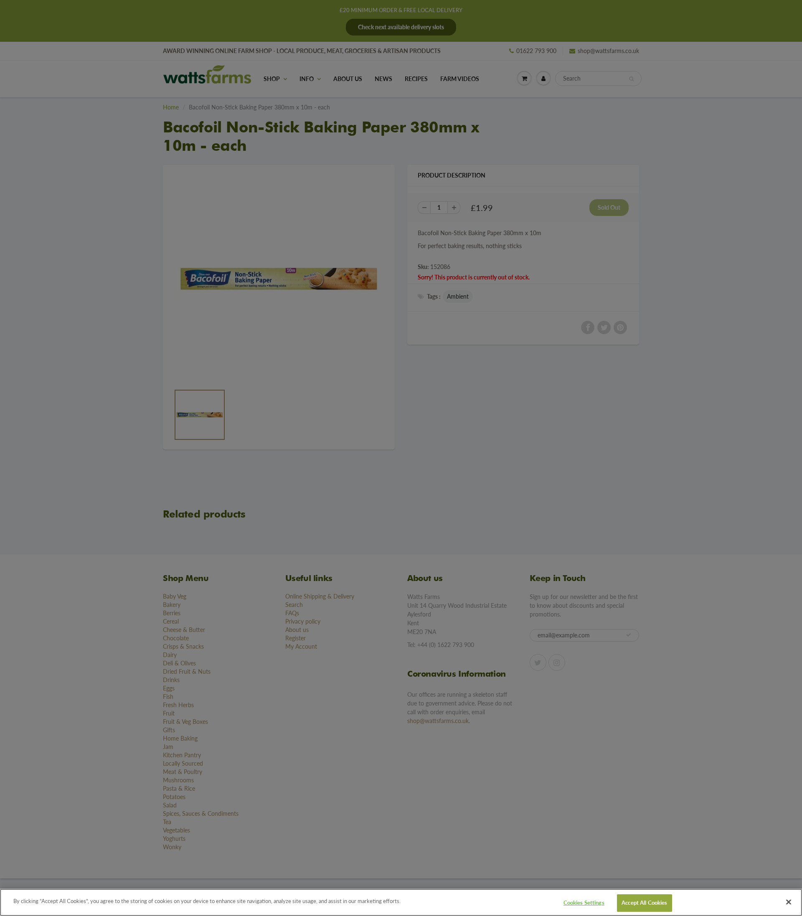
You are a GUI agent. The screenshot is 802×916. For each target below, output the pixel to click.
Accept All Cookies (644, 902)
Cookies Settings (583, 902)
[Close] (788, 902)
